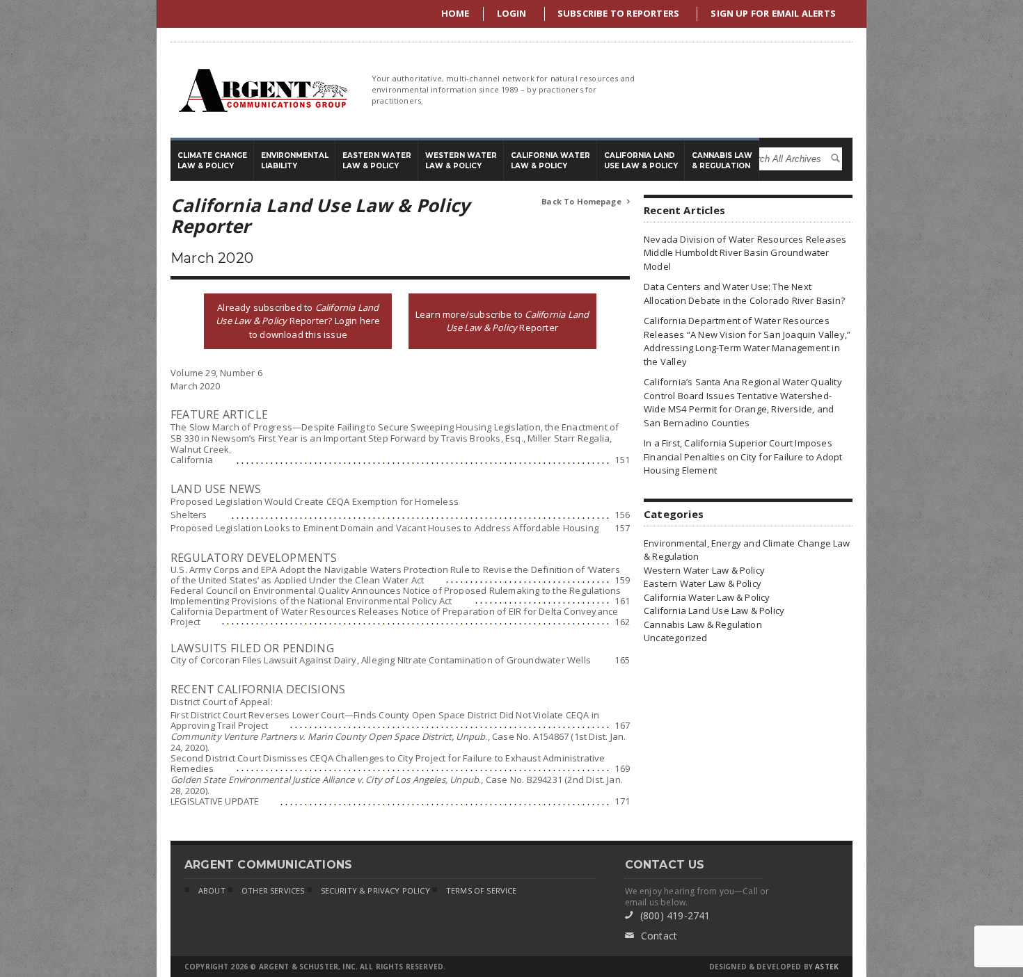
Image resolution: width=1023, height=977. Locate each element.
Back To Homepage (585, 201)
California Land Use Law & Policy (714, 610)
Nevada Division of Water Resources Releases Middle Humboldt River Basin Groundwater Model (745, 253)
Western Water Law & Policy (704, 570)
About (211, 890)
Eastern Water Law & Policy (702, 583)
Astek (827, 966)
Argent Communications (262, 90)
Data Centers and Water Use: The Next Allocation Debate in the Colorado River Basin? (744, 293)
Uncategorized (676, 637)
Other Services (272, 890)
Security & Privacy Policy (375, 890)
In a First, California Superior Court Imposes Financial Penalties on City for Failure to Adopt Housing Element (743, 456)
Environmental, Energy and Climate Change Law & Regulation (747, 550)
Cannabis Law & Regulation (703, 624)
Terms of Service (481, 890)
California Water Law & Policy (707, 597)
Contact (651, 935)
